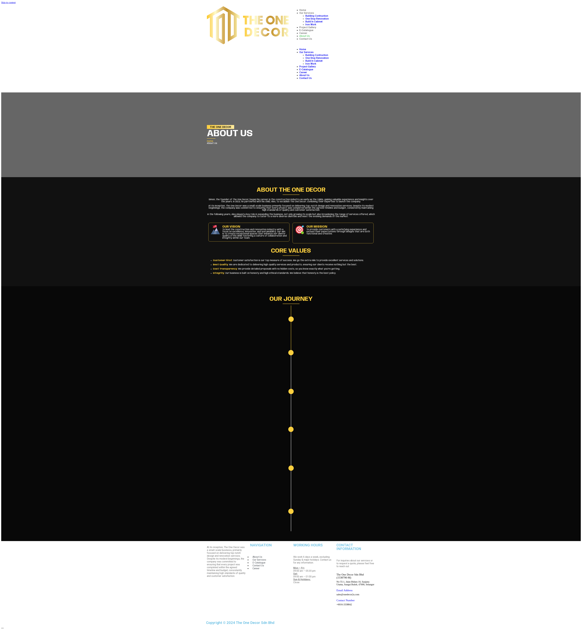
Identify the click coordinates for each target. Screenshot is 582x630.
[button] (334, 44)
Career (303, 33)
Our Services (306, 13)
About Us (304, 36)
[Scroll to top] (2, 628)
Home (302, 10)
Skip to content (8, 2)
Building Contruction (316, 15)
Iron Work (310, 24)
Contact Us (305, 38)
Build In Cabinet (314, 21)
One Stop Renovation (317, 18)
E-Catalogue (306, 30)
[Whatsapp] (297, 86)
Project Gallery (307, 27)
